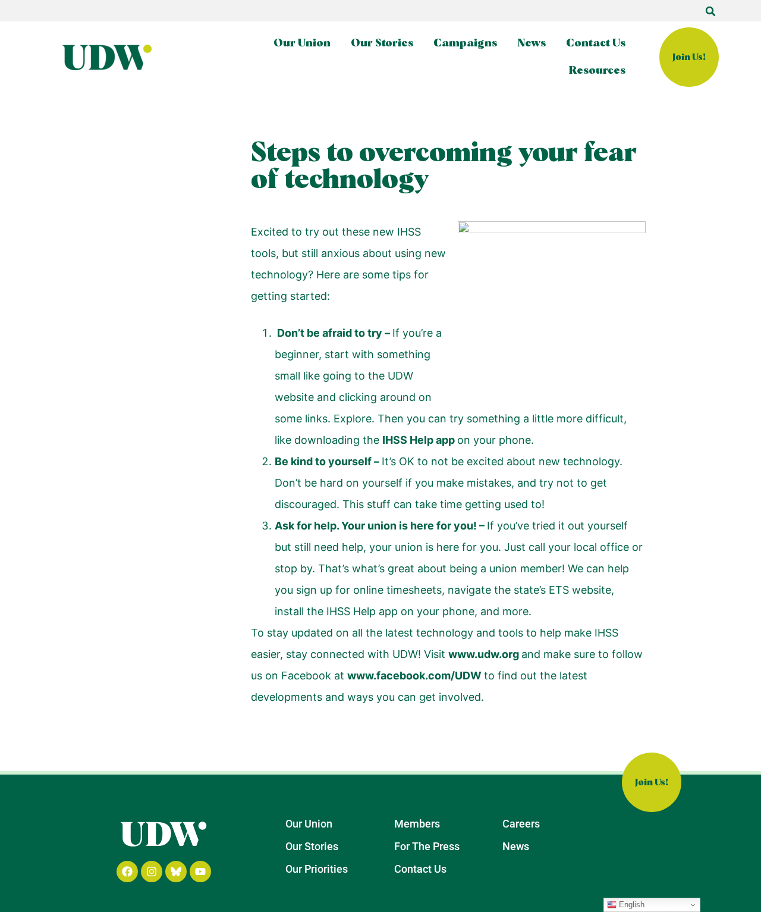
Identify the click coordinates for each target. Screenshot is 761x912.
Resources (597, 70)
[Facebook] (127, 871)
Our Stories (382, 43)
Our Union (302, 43)
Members (417, 823)
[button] (710, 11)
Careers (521, 823)
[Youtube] (200, 871)
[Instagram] (151, 871)
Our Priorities (316, 869)
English (630, 904)
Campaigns (465, 43)
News (531, 43)
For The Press (427, 846)
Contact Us (595, 43)
